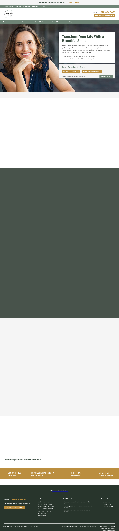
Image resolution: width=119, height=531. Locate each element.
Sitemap (113, 526)
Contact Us (9, 6)
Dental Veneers (18, 411)
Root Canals (41, 413)
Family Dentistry (18, 406)
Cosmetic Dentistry (19, 408)
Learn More (19, 448)
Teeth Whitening (18, 413)
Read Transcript (85, 453)
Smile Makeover (18, 416)
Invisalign (41, 406)
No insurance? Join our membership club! (51, 2)
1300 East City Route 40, (30, 6)
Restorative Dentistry (44, 411)
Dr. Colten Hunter (59, 150)
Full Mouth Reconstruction (70, 403)
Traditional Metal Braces (45, 408)
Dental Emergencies (68, 408)
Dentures (89, 408)
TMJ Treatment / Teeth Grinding (95, 403)
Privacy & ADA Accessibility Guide (88, 526)
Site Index (36, 526)
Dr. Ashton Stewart (98, 150)
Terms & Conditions (104, 526)
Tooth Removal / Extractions (70, 413)
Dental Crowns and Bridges (94, 406)
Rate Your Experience (59, 318)
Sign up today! (74, 2)
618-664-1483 (26, 445)
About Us (14, 22)
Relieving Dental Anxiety (69, 406)
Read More (21, 164)
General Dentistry (19, 403)
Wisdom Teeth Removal (69, 416)
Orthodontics (42, 403)
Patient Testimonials (42, 22)
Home (5, 22)
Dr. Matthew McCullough (21, 150)
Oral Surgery (65, 411)
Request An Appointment (104, 16)
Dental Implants (42, 416)
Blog (70, 22)
